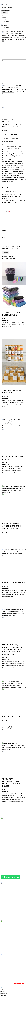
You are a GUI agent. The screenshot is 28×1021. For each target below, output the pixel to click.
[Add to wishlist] (4, 330)
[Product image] (14, 296)
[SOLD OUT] (14, 273)
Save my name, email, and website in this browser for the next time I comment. (13, 247)
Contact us (4, 869)
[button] (4, 413)
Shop (2, 863)
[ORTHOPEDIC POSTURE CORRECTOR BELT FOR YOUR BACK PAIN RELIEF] (3, 968)
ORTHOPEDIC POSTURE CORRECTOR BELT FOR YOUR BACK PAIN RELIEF (16, 956)
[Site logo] (4, 5)
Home (4, 119)
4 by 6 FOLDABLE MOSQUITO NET (16, 922)
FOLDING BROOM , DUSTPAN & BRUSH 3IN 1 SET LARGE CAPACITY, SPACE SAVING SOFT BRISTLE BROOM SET (12, 649)
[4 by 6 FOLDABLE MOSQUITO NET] (3, 935)
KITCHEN (10, 119)
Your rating (5, 206)
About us (3, 866)
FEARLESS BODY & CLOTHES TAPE (16, 883)
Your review (6, 211)
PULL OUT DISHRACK (11, 716)
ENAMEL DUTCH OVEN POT (13, 583)
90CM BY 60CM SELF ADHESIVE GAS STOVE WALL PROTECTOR (12, 526)
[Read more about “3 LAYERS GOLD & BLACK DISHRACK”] (4, 480)
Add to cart (14, 134)
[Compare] (4, 310)
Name (4, 230)
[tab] (10, 147)
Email (4, 237)
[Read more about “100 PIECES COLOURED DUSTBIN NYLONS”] (4, 333)
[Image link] (9, 824)
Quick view (4, 337)
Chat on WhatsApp (12, 877)
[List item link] (14, 845)
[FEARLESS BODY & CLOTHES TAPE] (3, 900)
